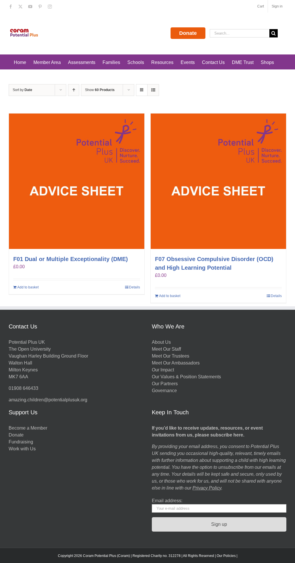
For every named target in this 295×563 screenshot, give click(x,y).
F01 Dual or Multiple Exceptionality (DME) (70, 259)
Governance (164, 390)
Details (134, 287)
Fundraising (21, 441)
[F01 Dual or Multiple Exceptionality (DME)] (76, 181)
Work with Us (22, 448)
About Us (161, 342)
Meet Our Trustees (170, 356)
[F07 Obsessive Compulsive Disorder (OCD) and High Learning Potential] (218, 181)
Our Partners (165, 383)
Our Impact (163, 369)
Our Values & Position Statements (186, 376)
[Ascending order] (73, 90)
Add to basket (28, 287)
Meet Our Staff (166, 349)
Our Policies (226, 556)
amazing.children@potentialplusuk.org (48, 399)
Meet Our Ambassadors (176, 362)
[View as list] (153, 90)
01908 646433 (23, 388)
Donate (188, 33)
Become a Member (28, 428)
